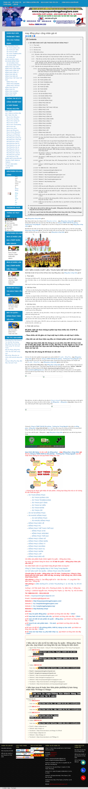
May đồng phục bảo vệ (13, 147)
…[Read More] (16, 179)
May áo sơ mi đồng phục (13, 134)
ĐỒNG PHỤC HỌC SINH (12, 66)
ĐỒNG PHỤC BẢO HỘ (11, 76)
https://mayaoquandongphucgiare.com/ (47, 675)
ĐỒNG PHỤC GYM (12, 81)
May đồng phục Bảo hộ (13, 143)
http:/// (45, 603)
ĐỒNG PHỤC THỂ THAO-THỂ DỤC (41, 528)
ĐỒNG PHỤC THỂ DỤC (13, 85)
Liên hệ (15, 4)
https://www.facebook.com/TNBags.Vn (48, 737)
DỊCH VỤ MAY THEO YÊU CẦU (49, 2)
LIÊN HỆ (7, 167)
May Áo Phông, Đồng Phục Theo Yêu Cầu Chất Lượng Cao (12, 351)
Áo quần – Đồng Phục (65, 357)
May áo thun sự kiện (12, 122)
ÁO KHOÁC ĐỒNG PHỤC (12, 61)
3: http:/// (43, 606)
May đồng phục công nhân (14, 139)
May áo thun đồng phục (13, 117)
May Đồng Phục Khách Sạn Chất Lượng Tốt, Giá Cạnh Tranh (12, 345)
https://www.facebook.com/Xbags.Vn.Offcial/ (49, 730)
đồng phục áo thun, (51, 221)
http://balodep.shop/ (40, 609)
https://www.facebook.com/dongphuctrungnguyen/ (51, 681)
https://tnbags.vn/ (40, 735)
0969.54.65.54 (36, 700)
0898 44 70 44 (36, 706)
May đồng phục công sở (13, 152)
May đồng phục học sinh (13, 145)
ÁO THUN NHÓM (11, 55)
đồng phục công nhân (34, 218)
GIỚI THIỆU (8, 111)
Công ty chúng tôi (55, 400)
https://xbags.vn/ (39, 728)
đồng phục (64, 402)
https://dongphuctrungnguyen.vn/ (45, 677)
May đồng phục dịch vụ (13, 149)
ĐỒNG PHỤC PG (10, 89)
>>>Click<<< (75, 668)
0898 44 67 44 (36, 712)
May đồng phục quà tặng (13, 135)
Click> (41, 629)
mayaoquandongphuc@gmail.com (43, 596)
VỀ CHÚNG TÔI (16, 2)
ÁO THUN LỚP (11, 57)
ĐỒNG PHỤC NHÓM (11, 93)
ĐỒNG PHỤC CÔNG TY (11, 72)
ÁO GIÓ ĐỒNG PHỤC (13, 63)
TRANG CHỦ (6, 2)
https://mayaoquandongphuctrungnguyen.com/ (49, 679)
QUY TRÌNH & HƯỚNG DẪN (31, 2)
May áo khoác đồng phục (13, 132)
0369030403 (54, 752)
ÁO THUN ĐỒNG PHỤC (11, 46)
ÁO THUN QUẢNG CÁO (13, 48)
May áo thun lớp (11, 126)
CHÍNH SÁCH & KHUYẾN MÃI (70, 2)
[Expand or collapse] (81, 39)
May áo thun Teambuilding (14, 124)
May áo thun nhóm (12, 128)
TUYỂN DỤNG (7, 4)
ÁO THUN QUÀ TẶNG (13, 50)
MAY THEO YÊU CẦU (11, 115)
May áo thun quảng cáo (13, 120)
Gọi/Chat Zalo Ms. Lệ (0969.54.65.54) (54, 703)
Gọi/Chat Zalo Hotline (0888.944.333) (54, 668)
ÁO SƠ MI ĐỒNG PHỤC (12, 59)
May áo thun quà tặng (13, 119)
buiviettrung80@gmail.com (36, 369)
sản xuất (50, 428)
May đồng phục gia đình (13, 154)
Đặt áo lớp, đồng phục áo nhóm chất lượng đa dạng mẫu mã (13, 357)
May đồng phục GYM (12, 156)
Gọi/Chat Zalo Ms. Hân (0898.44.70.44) (54, 709)
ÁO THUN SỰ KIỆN (12, 51)
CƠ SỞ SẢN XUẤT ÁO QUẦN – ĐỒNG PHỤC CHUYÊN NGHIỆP (47, 571)
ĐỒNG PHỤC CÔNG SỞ (12, 70)
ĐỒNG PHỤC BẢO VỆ (11, 74)
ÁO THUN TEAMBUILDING (14, 53)
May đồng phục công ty (13, 141)
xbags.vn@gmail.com (40, 726)
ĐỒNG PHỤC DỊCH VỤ (11, 87)
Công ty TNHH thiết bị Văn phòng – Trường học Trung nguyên (52, 454)
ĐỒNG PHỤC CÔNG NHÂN (12, 68)
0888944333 (52, 756)
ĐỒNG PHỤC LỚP (10, 95)
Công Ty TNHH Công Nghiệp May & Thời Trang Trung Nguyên (46, 568)
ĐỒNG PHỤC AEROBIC (13, 83)
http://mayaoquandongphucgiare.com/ (47, 601)
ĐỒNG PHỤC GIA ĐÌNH (11, 91)
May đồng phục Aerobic (13, 151)
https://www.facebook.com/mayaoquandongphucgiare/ (52, 684)
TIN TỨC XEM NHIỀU (11, 164)
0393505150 (54, 754)
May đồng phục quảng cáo (14, 137)
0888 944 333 (38, 665)
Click (73, 614)
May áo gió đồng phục (13, 130)
